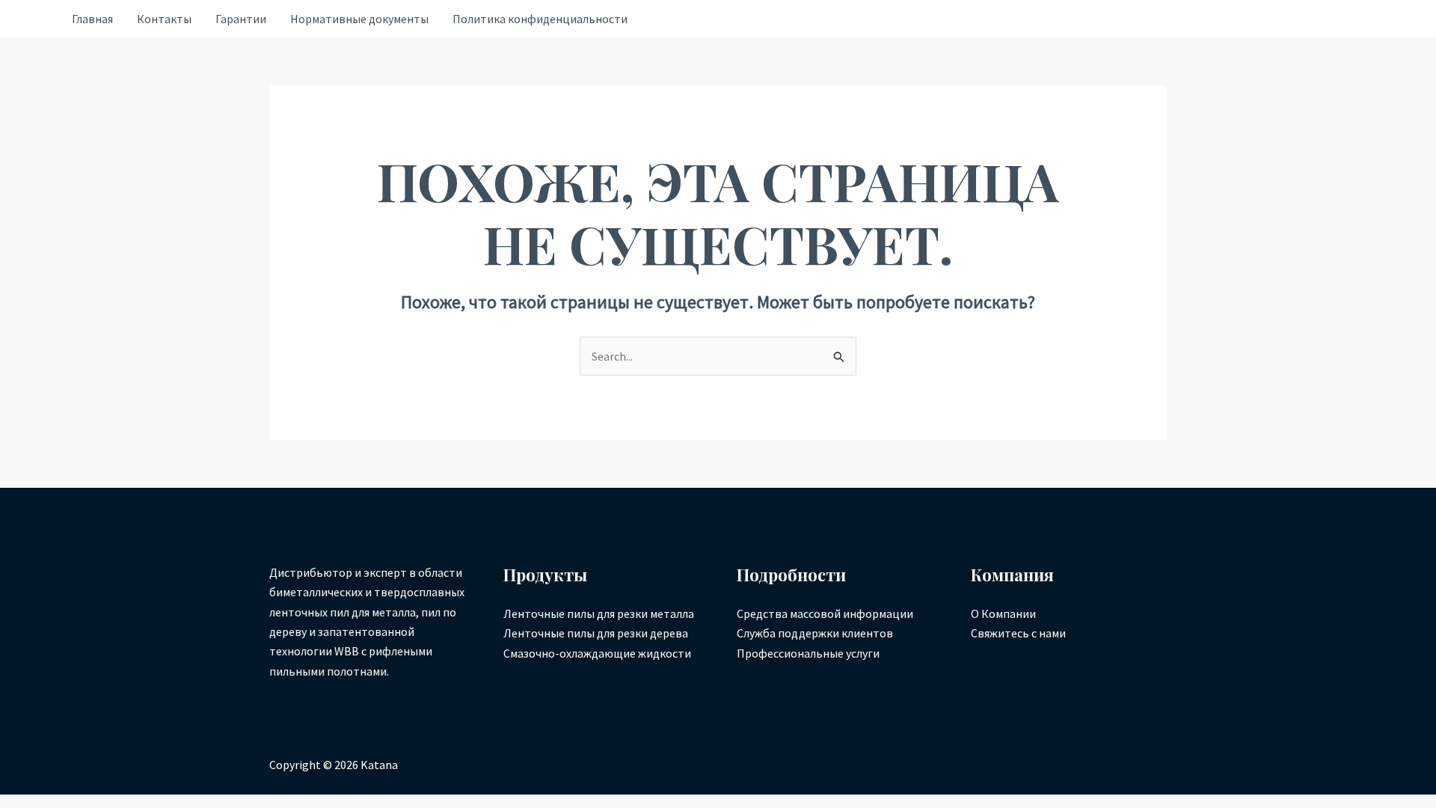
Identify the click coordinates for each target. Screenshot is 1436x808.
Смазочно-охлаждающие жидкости (597, 653)
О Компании (1003, 613)
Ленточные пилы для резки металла (598, 613)
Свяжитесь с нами (1018, 632)
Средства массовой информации (825, 613)
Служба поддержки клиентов (815, 632)
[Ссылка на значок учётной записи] (35, 19)
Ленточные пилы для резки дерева (595, 632)
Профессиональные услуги (808, 653)
